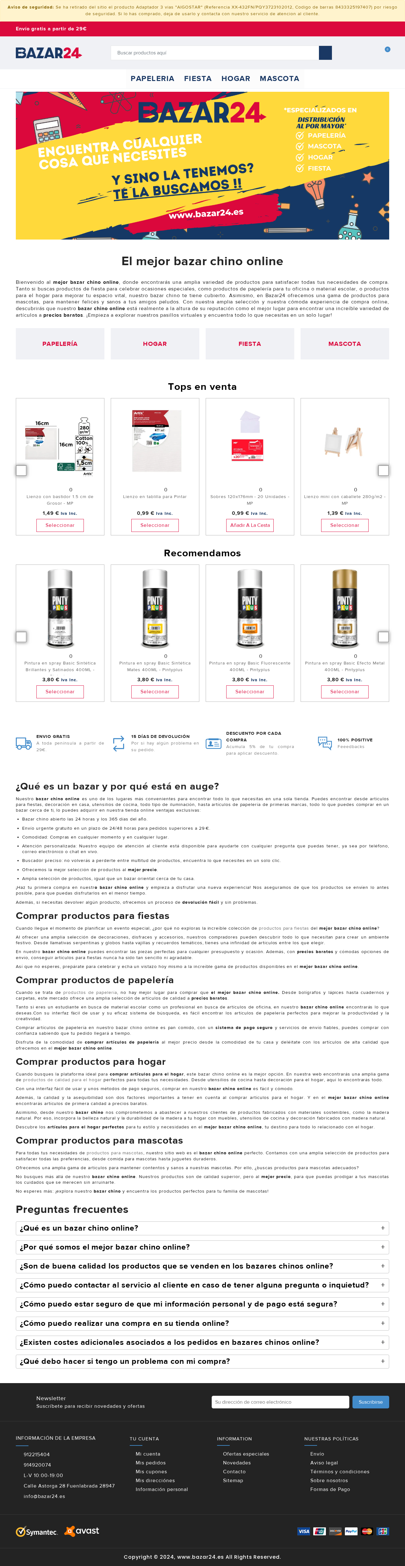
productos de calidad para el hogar (62, 1080)
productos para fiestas (283, 928)
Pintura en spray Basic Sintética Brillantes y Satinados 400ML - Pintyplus (60, 669)
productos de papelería (90, 992)
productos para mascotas (115, 1153)
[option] (60, 470)
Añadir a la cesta (250, 525)
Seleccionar (60, 525)
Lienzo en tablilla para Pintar (155, 497)
